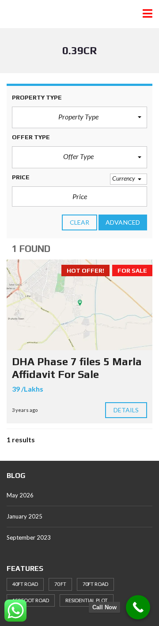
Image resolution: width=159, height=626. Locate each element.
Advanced (123, 222)
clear (80, 222)
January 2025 (24, 516)
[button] (79, 118)
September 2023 (29, 537)
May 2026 (20, 495)
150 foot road (30, 600)
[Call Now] (138, 607)
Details (126, 410)
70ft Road (95, 584)
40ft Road (25, 584)
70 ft (60, 584)
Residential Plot (86, 600)
